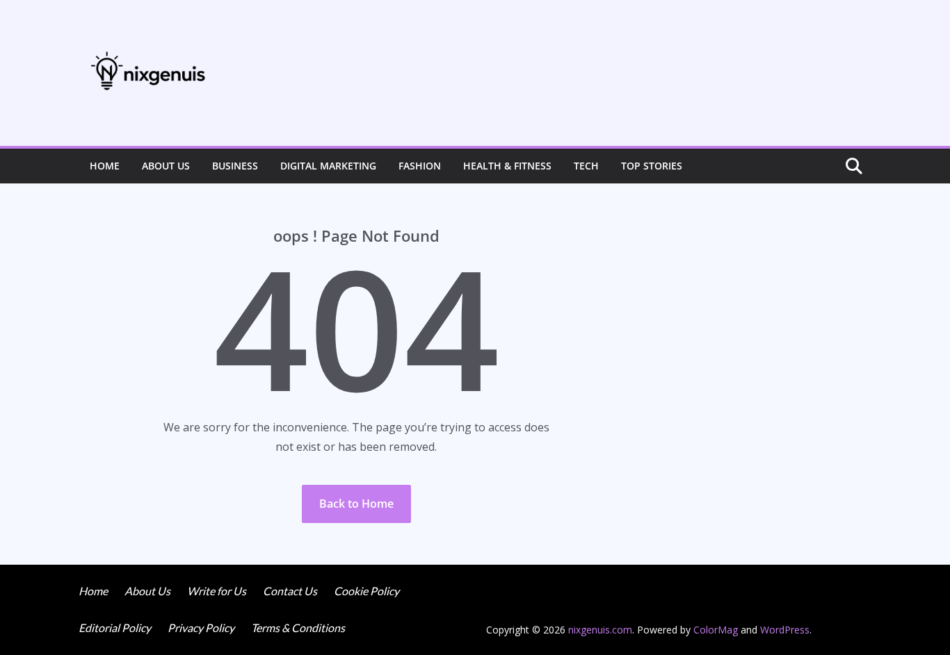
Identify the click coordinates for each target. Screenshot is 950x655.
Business (235, 165)
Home (105, 165)
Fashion (419, 165)
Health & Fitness (507, 165)
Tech (586, 165)
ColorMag (715, 629)
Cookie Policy (366, 590)
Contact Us (290, 590)
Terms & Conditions (298, 627)
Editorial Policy (115, 627)
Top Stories (651, 165)
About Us (166, 165)
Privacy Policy (201, 627)
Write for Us (216, 590)
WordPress (785, 629)
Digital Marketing (328, 165)
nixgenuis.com (600, 629)
